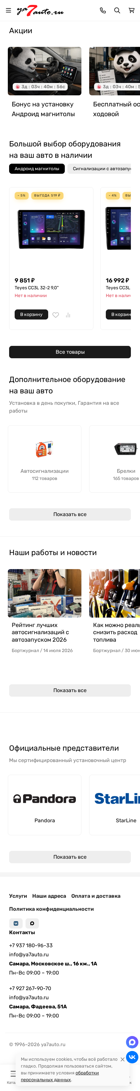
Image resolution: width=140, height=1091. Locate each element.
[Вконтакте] (16, 923)
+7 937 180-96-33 (31, 945)
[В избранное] (56, 314)
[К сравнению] (68, 314)
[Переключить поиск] (117, 10)
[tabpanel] (70, 275)
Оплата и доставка (95, 896)
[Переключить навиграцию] (8, 10)
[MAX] (32, 923)
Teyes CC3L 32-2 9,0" (37, 288)
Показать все (70, 514)
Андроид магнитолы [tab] (37, 168)
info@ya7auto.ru (29, 954)
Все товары (70, 352)
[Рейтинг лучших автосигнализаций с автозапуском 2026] (44, 593)
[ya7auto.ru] (40, 10)
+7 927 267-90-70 (30, 988)
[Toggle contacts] (103, 10)
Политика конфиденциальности (51, 909)
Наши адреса (49, 896)
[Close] (122, 1059)
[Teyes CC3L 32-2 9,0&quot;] (51, 229)
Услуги (18, 896)
